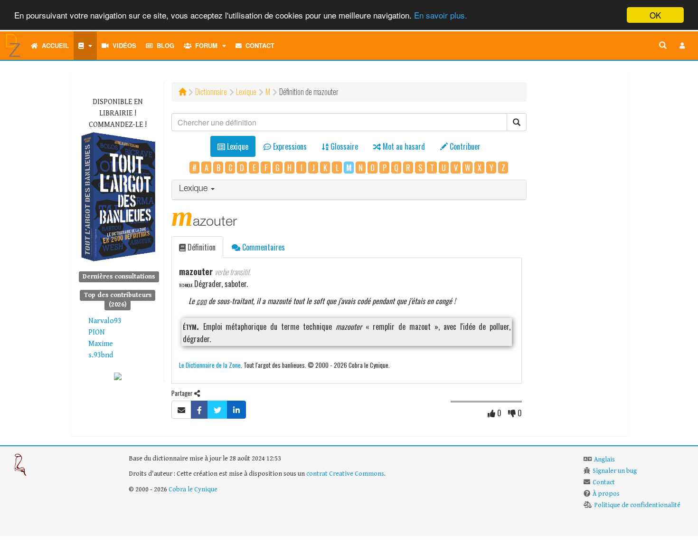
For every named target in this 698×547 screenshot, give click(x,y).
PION (96, 332)
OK (655, 15)
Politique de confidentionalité (637, 505)
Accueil (53, 45)
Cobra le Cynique (193, 489)
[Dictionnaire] (85, 45)
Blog (163, 45)
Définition (201, 247)
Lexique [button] (194, 189)
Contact (258, 45)
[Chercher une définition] (662, 45)
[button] (682, 45)
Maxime (100, 343)
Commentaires (262, 247)
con (202, 301)
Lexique (246, 91)
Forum (204, 45)
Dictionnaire (211, 91)
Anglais (604, 459)
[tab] (349, 190)
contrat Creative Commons (345, 474)
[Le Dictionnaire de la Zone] (118, 376)
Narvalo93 (105, 321)
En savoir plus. (440, 15)
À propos (606, 494)
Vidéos (122, 45)
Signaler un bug (615, 471)
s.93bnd (100, 355)
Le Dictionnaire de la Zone (210, 365)
